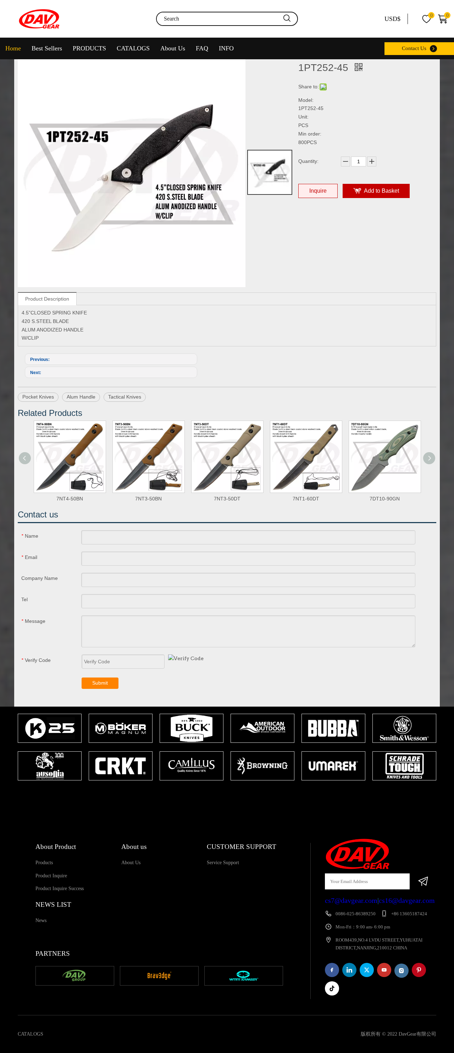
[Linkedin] (349, 970)
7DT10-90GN (385, 498)
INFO (226, 48)
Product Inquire (51, 875)
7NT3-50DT (227, 498)
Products (44, 862)
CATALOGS (133, 48)
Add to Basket (381, 191)
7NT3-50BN (148, 498)
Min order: (309, 134)
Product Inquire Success (59, 888)
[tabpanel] (49, 747)
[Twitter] (367, 970)
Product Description (47, 299)
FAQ (202, 48)
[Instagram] (401, 971)
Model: (306, 100)
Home (13, 48)
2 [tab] (234, 794)
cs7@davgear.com (351, 900)
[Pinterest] (419, 970)
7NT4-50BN (69, 498)
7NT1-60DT (306, 498)
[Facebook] (332, 970)
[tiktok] (332, 988)
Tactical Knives (124, 397)
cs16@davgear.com (407, 900)
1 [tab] (223, 794)
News (40, 920)
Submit (100, 683)
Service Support (223, 862)
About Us (172, 48)
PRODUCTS (89, 48)
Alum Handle (81, 397)
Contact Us (414, 48)
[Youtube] (384, 970)
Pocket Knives (38, 397)
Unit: (303, 117)
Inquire (318, 191)
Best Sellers (47, 48)
